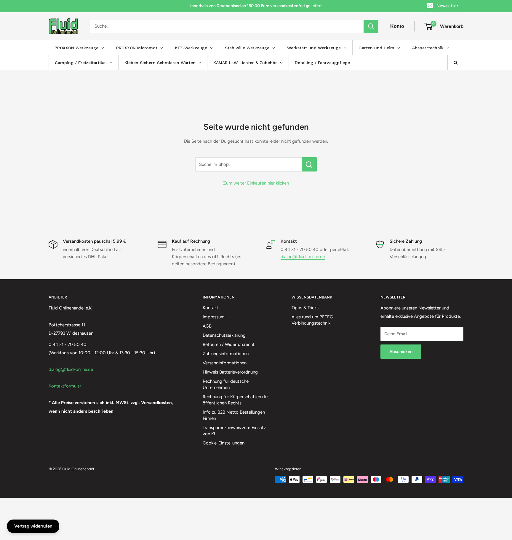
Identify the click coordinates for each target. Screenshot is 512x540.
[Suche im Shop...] (309, 164)
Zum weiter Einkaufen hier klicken (256, 183)
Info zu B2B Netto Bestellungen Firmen (234, 415)
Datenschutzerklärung (224, 335)
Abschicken (400, 351)
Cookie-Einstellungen (223, 443)
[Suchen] (371, 26)
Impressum (214, 317)
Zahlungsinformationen (226, 353)
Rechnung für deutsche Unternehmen (226, 384)
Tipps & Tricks (305, 307)
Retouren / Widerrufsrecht (229, 344)
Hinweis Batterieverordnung (230, 372)
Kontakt (210, 307)
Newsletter (447, 5)
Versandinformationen (225, 363)
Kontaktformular (65, 386)
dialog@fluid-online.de (303, 256)
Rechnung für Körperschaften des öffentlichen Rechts (236, 400)
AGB (207, 326)
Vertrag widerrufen (33, 526)
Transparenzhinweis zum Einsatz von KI (234, 430)
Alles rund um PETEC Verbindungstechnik (312, 320)
